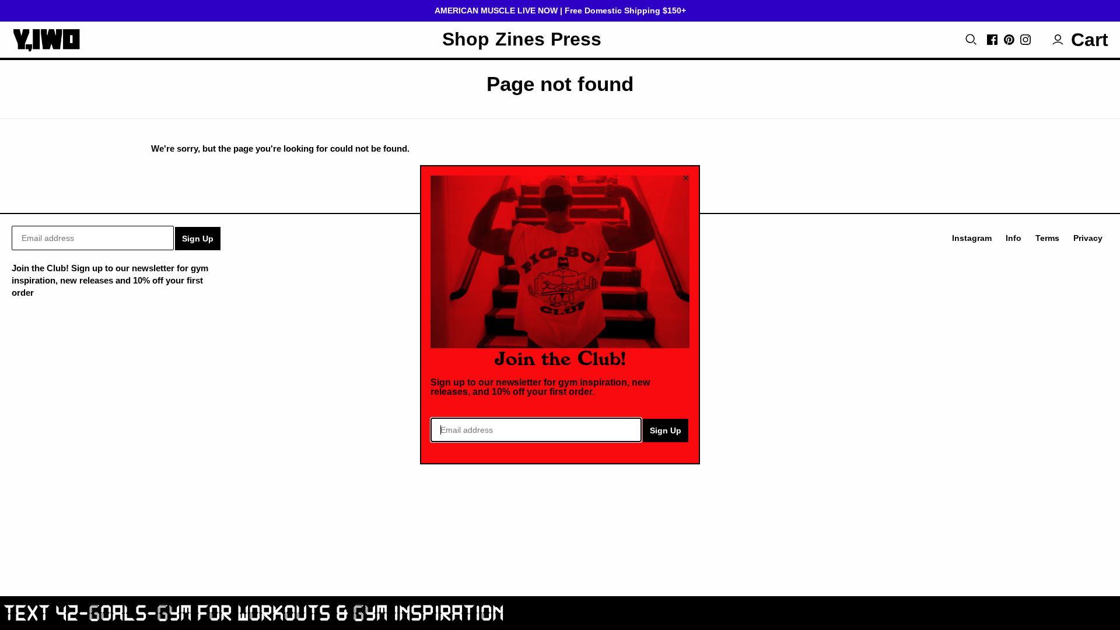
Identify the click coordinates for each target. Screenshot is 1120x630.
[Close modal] (685, 178)
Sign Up (665, 431)
